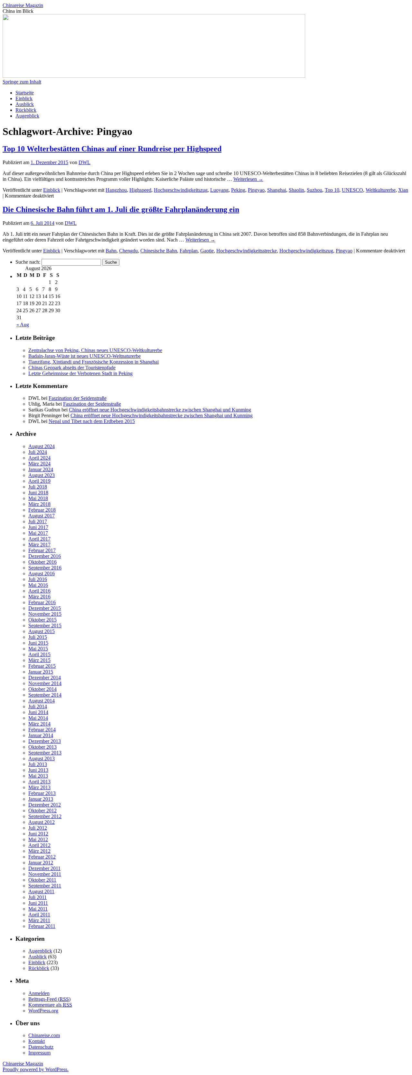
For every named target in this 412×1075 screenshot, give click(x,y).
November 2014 (44, 683)
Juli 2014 (37, 706)
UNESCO (352, 190)
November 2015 (44, 614)
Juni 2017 (38, 527)
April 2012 (39, 845)
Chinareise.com (44, 1035)
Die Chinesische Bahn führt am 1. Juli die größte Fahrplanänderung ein (121, 209)
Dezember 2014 (44, 677)
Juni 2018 (38, 492)
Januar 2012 (40, 862)
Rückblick (25, 110)
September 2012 (44, 816)
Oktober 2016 (42, 562)
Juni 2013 (38, 770)
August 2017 (41, 515)
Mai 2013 (38, 776)
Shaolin (296, 190)
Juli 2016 (37, 579)
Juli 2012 (37, 828)
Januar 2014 (40, 735)
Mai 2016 (38, 585)
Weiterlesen (248, 179)
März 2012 (39, 851)
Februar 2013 (42, 793)
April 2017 (39, 539)
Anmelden (39, 993)
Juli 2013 (37, 764)
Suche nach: (27, 262)
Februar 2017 (42, 550)
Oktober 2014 (42, 689)
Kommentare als (50, 1005)
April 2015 (39, 654)
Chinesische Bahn (158, 250)
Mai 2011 (38, 909)
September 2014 (44, 695)
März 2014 (39, 724)
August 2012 (41, 822)
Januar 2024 (40, 469)
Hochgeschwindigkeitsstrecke (246, 250)
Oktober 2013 (42, 747)
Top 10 (332, 190)
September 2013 (44, 752)
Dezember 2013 (44, 741)
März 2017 (39, 544)
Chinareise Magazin (23, 5)
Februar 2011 (41, 926)
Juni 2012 (38, 833)
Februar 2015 (42, 666)
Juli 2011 (37, 897)
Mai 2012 (38, 839)
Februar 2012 (42, 856)
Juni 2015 (38, 643)
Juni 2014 (38, 712)
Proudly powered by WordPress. (36, 1069)
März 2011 (39, 920)
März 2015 (39, 660)
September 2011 (44, 885)
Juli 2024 (37, 452)
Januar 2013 (40, 799)
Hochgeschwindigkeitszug (181, 190)
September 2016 (44, 567)
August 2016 (41, 573)
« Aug (22, 324)
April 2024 (39, 458)
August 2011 (41, 891)
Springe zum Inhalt (22, 81)
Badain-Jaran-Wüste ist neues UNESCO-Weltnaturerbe (84, 356)
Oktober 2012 (42, 810)
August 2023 (41, 475)
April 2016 (39, 591)
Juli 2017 (37, 521)
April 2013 (39, 781)
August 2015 (41, 631)
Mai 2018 (38, 498)
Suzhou (314, 190)
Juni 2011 (38, 903)
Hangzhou (116, 190)
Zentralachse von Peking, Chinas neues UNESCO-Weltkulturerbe (95, 350)
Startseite (24, 92)
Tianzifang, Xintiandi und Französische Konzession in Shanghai (93, 362)
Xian (403, 190)
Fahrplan (189, 250)
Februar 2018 (42, 510)
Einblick (24, 98)
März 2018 (39, 504)
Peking (238, 190)
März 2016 (39, 596)
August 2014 (41, 700)
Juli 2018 (37, 486)
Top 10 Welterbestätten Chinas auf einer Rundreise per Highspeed (112, 149)
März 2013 (39, 787)
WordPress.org (43, 1010)
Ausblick (24, 104)
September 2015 (44, 625)
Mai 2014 (38, 718)
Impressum (39, 1052)
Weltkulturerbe (381, 190)
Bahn (111, 250)
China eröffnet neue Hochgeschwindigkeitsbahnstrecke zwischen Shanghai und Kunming (160, 409)
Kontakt (36, 1041)
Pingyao (256, 190)
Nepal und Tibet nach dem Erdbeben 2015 (92, 421)
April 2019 (39, 481)
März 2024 (39, 463)
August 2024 (41, 446)
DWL (84, 162)
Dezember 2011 (44, 868)
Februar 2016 (42, 602)
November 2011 (44, 874)
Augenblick (27, 116)
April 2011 (39, 914)
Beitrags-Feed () (49, 999)
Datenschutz (40, 1047)
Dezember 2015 (44, 608)
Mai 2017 (38, 533)
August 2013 (41, 758)
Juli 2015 (37, 637)
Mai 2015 (38, 648)
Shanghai (276, 190)
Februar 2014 (42, 729)
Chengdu (128, 250)
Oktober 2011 (42, 880)
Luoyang (219, 190)
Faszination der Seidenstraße (78, 398)
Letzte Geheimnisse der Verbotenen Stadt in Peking (80, 373)
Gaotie (207, 250)
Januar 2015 (40, 671)
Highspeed (140, 190)
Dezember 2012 (44, 804)
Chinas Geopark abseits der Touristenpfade (72, 367)
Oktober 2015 (42, 619)
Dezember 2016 (44, 556)
